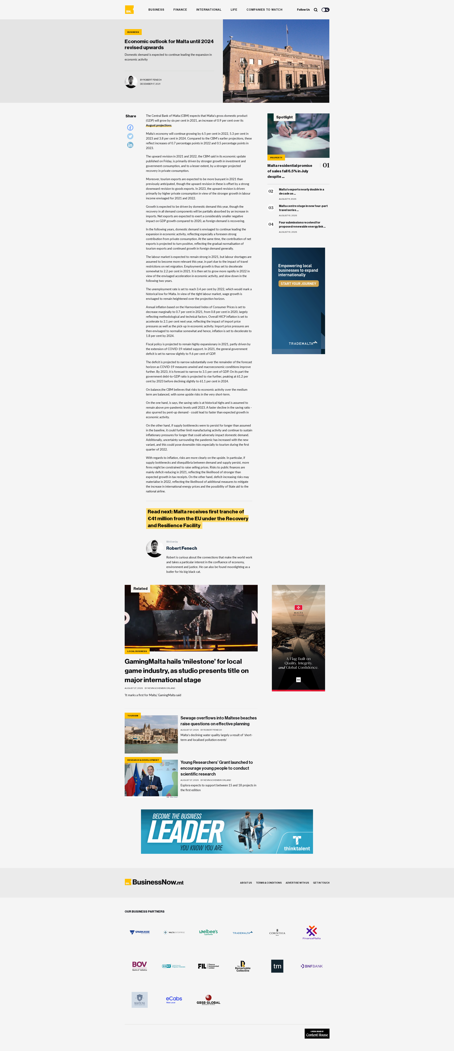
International (209, 9)
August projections (158, 125)
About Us (246, 883)
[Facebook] (131, 128)
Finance (180, 9)
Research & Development (143, 760)
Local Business (137, 651)
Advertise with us (297, 883)
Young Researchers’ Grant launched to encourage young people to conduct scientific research (217, 768)
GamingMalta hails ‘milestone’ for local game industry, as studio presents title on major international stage (187, 670)
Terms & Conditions (269, 883)
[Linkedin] (131, 146)
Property (276, 158)
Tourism (132, 716)
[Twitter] (131, 137)
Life (234, 9)
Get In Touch (321, 883)
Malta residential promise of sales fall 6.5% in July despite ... (289, 171)
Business (156, 9)
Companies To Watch (265, 9)
